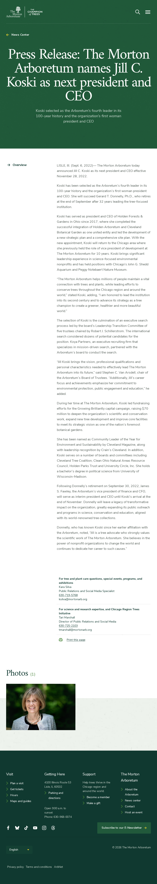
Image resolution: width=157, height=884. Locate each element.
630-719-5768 (68, 595)
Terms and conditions (39, 867)
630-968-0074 (63, 817)
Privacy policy (15, 867)
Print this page (76, 640)
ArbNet (58, 867)
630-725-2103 (68, 626)
